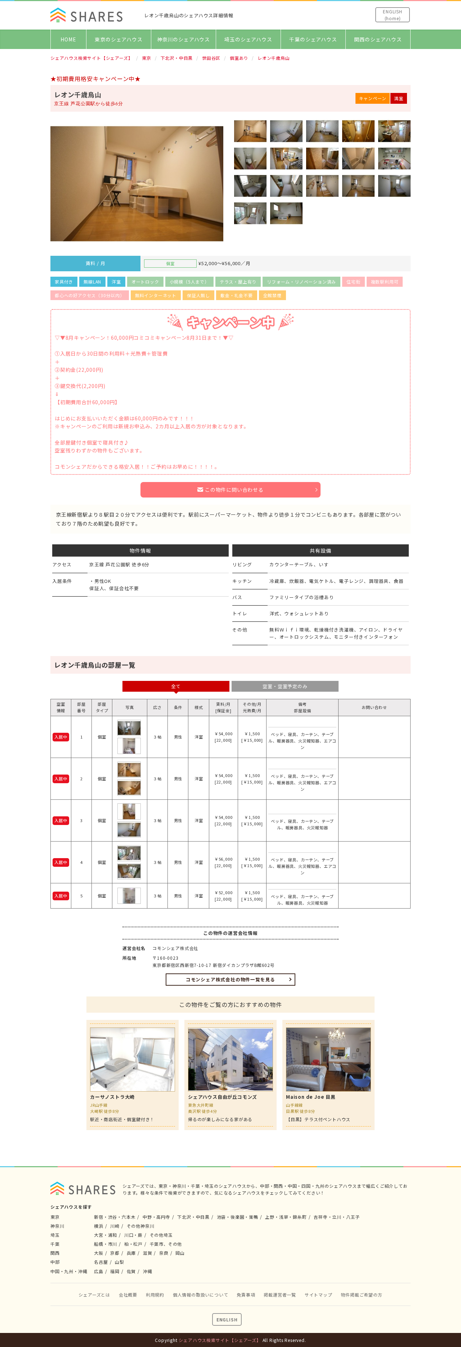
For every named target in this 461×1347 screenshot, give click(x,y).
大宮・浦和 (105, 1235)
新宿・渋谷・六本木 (114, 1217)
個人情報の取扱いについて (200, 1295)
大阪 (98, 1253)
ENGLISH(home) (392, 14)
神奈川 (57, 1226)
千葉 (55, 1244)
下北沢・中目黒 (193, 1217)
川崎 (115, 1226)
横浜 (98, 1226)
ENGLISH (227, 1319)
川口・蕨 (133, 1235)
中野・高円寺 (156, 1217)
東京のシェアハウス (118, 39)
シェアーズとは (94, 1295)
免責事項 (246, 1295)
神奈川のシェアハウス (183, 39)
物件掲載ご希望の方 (361, 1295)
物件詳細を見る (132, 1075)
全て (176, 686)
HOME (68, 39)
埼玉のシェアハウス (248, 39)
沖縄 (147, 1271)
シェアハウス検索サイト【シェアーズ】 (220, 1340)
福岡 (115, 1271)
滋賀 (147, 1253)
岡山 (180, 1253)
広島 (98, 1271)
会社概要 (128, 1295)
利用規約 (155, 1295)
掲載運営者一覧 (280, 1295)
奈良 (164, 1253)
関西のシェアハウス (378, 39)
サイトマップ (318, 1295)
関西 (55, 1253)
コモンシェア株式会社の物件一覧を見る (230, 979)
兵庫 (131, 1253)
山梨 (119, 1262)
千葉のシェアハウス (313, 39)
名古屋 (101, 1262)
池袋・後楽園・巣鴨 (237, 1217)
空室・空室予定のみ (285, 686)
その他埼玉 (161, 1235)
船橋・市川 (105, 1244)
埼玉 (55, 1235)
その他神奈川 (141, 1226)
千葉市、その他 (166, 1244)
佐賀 (131, 1271)
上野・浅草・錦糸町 (285, 1217)
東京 (55, 1217)
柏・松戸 (133, 1244)
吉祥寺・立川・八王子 (337, 1217)
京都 (115, 1253)
